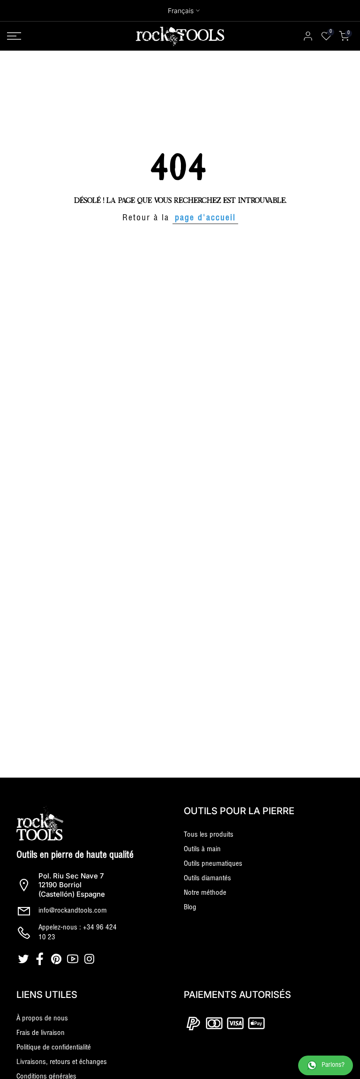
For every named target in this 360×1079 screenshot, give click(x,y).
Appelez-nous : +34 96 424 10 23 (77, 932)
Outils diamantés (207, 878)
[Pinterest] (57, 959)
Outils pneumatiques (213, 864)
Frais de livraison (40, 1033)
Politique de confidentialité (53, 1047)
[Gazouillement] (24, 959)
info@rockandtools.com (72, 910)
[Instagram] (90, 959)
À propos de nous (42, 1018)
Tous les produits (208, 835)
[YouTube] (74, 959)
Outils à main (202, 849)
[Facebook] (41, 959)
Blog (190, 907)
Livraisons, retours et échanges (61, 1062)
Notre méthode (205, 893)
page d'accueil (205, 218)
